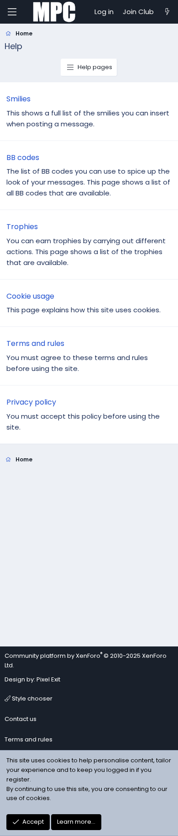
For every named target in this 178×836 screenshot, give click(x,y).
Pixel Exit (48, 679)
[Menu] (12, 11)
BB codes (22, 157)
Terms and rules (35, 343)
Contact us (21, 719)
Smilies (18, 99)
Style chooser (31, 698)
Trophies (22, 226)
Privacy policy (31, 402)
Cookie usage (30, 296)
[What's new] (167, 12)
